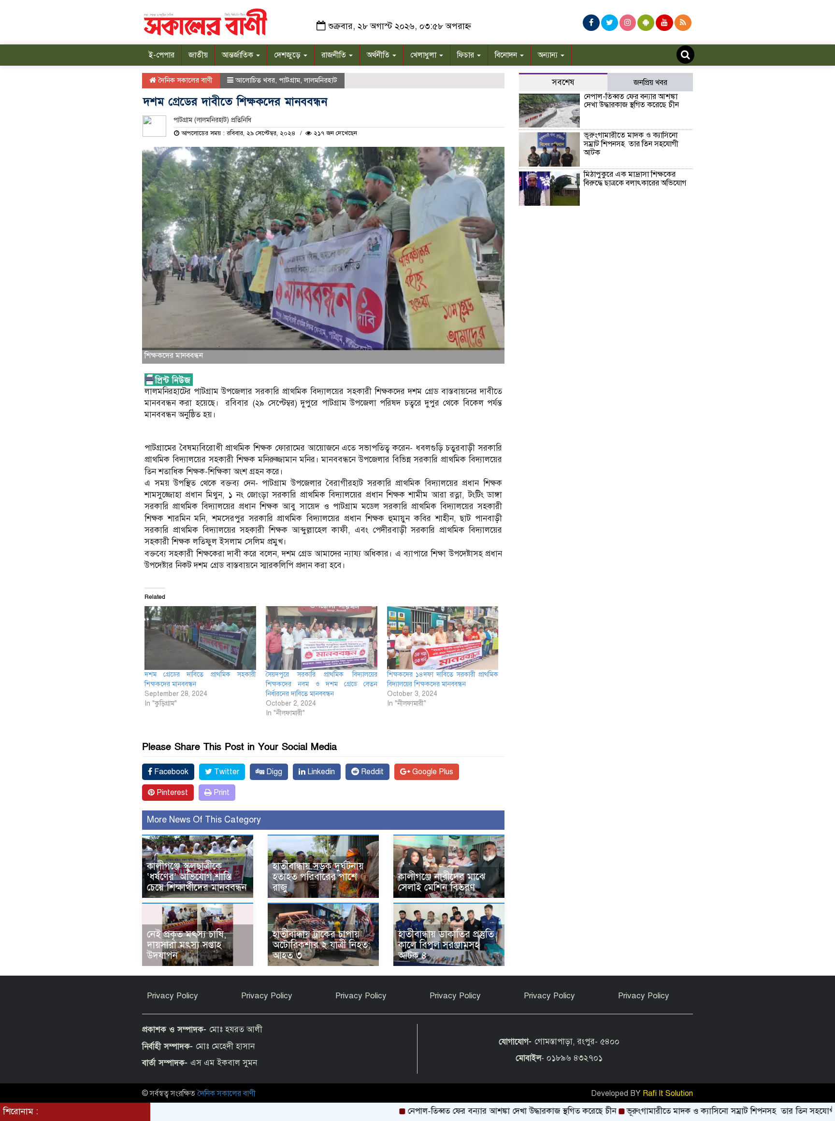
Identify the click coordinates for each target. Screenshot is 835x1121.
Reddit (371, 772)
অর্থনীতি (379, 55)
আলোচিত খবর (255, 80)
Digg (273, 772)
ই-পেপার (161, 55)
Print (221, 792)
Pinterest (171, 792)
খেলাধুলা (424, 55)
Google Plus (431, 772)
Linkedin (320, 772)
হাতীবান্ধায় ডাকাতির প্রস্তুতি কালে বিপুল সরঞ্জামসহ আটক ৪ (446, 945)
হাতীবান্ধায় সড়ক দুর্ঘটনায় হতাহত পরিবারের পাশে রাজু (318, 877)
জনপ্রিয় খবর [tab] (650, 82)
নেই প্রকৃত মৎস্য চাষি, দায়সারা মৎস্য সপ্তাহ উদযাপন (186, 945)
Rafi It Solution (668, 1093)
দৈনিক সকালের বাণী (184, 80)
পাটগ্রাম (289, 80)
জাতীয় (198, 55)
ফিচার (466, 55)
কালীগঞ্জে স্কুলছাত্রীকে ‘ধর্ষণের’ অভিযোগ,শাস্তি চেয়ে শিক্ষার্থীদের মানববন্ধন (197, 877)
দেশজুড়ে (288, 55)
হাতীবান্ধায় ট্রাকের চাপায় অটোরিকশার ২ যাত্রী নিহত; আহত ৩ (321, 945)
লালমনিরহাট (320, 80)
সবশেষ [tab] (563, 82)
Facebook (170, 772)
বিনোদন (507, 55)
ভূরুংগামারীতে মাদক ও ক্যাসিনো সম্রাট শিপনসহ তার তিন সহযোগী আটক (631, 143)
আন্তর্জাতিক (238, 55)
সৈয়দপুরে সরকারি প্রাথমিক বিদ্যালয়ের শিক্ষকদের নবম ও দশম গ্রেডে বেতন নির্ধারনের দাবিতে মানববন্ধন (321, 684)
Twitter (225, 772)
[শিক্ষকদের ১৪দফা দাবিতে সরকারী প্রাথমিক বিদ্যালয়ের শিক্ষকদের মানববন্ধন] (443, 638)
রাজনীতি (334, 55)
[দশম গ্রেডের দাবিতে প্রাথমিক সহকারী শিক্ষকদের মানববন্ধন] (200, 638)
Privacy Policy (172, 996)
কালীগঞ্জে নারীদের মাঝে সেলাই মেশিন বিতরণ (442, 882)
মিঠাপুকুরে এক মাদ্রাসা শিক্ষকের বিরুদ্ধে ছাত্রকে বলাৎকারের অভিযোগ (635, 179)
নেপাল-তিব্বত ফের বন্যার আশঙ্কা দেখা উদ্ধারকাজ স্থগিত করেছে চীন (631, 101)
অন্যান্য (549, 55)
